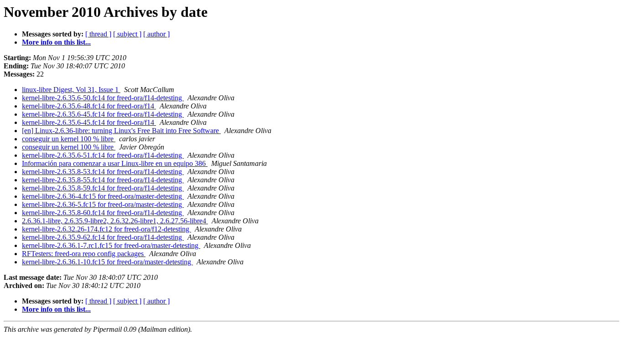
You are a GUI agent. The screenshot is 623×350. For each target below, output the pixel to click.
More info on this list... (56, 42)
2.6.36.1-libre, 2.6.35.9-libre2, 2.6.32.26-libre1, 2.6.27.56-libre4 (115, 221)
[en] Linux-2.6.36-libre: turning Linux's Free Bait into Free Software (121, 130)
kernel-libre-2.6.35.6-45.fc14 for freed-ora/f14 (89, 122)
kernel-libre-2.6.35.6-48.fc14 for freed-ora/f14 (89, 106)
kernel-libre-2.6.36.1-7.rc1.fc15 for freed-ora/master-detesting (111, 245)
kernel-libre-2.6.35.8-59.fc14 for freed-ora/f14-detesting (103, 188)
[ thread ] (98, 34)
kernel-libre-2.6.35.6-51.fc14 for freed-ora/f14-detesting (103, 155)
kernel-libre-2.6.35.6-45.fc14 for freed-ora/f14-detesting (103, 114)
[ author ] (156, 34)
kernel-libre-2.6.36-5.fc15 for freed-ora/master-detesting (103, 204)
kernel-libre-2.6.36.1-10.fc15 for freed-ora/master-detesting (107, 262)
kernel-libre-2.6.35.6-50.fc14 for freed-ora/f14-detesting (103, 98)
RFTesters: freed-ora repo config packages (83, 253)
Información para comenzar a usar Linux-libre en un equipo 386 (115, 163)
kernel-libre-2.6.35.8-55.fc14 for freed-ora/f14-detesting (103, 180)
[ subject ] (127, 34)
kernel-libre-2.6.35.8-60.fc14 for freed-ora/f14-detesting (103, 212)
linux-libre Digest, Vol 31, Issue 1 (71, 89)
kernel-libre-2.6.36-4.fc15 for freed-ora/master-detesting (103, 196)
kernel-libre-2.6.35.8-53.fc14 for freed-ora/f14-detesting (103, 171)
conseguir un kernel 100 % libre (68, 139)
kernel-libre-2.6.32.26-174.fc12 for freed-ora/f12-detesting (106, 229)
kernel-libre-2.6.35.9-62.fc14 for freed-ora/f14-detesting (103, 237)
